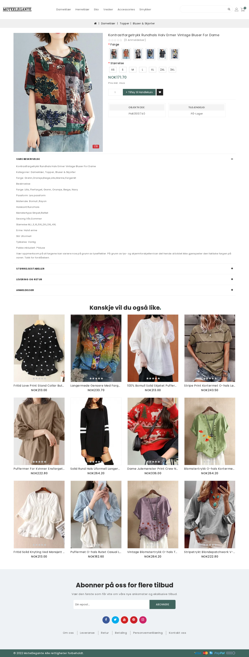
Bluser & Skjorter (144, 23)
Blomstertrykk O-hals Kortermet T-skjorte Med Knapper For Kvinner (210, 468)
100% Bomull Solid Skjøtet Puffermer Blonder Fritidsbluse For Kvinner (153, 385)
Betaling (121, 633)
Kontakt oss (177, 633)
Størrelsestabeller (30, 268)
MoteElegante (34, 653)
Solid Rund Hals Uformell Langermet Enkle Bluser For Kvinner (96, 468)
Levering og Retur (29, 279)
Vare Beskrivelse (28, 159)
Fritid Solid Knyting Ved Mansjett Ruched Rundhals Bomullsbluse (39, 552)
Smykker (145, 9)
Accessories (126, 9)
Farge (114, 44)
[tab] (124, 159)
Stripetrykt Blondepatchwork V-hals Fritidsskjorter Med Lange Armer (210, 552)
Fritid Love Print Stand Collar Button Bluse (39, 385)
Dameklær (63, 9)
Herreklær (82, 9)
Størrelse (117, 63)
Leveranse (87, 633)
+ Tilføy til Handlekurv (139, 92)
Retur (105, 633)
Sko (96, 9)
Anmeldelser (25, 290)
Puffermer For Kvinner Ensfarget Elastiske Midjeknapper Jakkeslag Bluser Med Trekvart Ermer (39, 468)
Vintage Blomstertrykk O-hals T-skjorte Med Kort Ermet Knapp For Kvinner (153, 552)
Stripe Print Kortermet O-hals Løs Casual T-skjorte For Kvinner (210, 385)
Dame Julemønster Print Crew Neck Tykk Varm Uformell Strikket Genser (153, 468)
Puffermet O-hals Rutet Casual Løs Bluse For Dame (96, 552)
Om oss (68, 633)
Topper (124, 23)
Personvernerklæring (148, 633)
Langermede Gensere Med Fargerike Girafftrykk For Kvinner (96, 385)
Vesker (108, 9)
